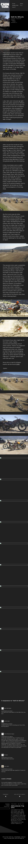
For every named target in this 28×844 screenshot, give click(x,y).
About (21, 3)
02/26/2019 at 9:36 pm (6, 723)
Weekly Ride (15, 5)
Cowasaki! (5, 794)
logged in (10, 782)
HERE (18, 364)
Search (14, 7)
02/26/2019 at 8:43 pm (6, 711)
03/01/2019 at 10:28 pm (7, 736)
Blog (21, 5)
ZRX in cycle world (19, 794)
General (14, 21)
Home (13, 3)
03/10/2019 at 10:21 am (6, 757)
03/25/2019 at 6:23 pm (6, 769)
